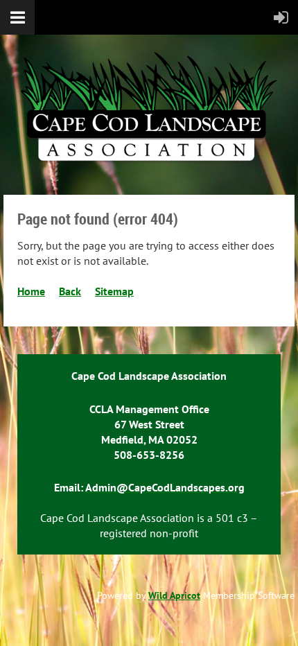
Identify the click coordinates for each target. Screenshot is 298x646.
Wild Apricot (174, 595)
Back (70, 291)
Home (31, 291)
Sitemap (114, 291)
